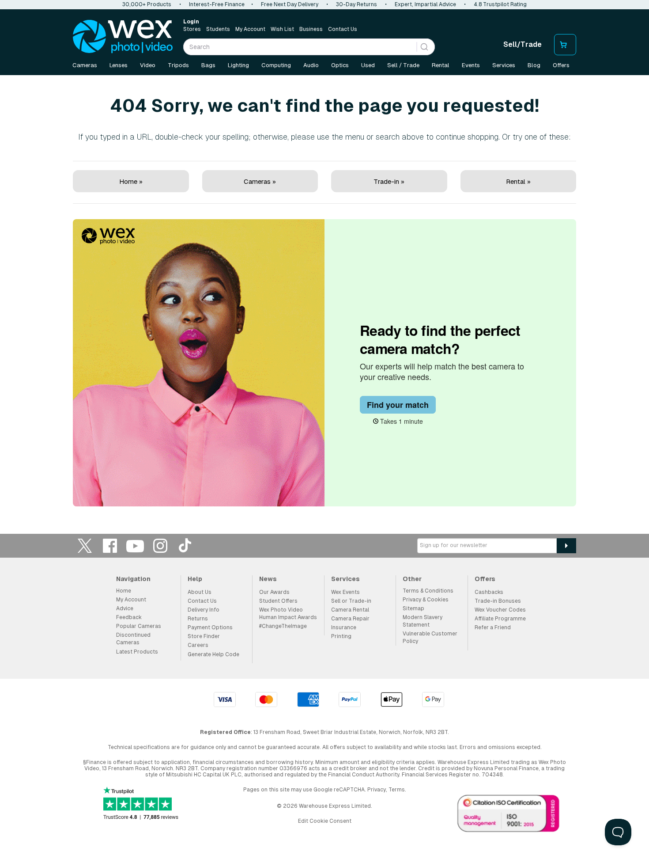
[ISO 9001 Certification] (508, 815)
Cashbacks (489, 592)
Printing (341, 636)
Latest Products (137, 652)
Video (147, 65)
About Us (199, 592)
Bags (208, 65)
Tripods (178, 65)
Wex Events (345, 592)
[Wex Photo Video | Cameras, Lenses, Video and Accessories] (123, 36)
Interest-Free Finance (217, 4)
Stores (192, 29)
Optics (340, 65)
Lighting (238, 65)
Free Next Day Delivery (289, 4)
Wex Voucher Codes (500, 610)
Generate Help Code (213, 654)
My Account (250, 29)
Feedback (129, 617)
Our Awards (274, 592)
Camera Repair (350, 619)
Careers (198, 645)
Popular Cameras (138, 626)
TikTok (185, 545)
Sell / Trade (403, 65)
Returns (198, 619)
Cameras (84, 65)
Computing (276, 65)
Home (123, 591)
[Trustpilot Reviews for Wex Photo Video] (140, 804)
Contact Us (342, 29)
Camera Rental (350, 610)
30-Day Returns (356, 4)
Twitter (85, 545)
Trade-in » (389, 181)
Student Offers (278, 601)
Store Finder (204, 636)
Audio (311, 65)
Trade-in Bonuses (498, 601)
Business (311, 29)
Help (195, 578)
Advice (124, 608)
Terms (397, 790)
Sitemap (413, 608)
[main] (324, 293)
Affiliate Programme (500, 619)
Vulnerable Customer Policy (430, 637)
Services (503, 65)
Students (218, 29)
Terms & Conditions (428, 591)
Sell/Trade (522, 44)
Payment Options (210, 627)
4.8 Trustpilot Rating (500, 4)
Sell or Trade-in (351, 601)
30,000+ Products (146, 4)
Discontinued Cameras (133, 639)
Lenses (118, 65)
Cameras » (260, 181)
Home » (131, 181)
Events (471, 65)
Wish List (282, 29)
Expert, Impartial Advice (425, 4)
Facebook (110, 545)
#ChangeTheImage (283, 626)
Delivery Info (203, 610)
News (268, 578)
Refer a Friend (493, 627)
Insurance (343, 627)
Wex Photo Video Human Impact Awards (288, 613)
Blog (534, 65)
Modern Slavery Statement (422, 621)
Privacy (376, 790)
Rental (440, 65)
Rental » (518, 181)
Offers (561, 65)
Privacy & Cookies (426, 600)
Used (368, 65)
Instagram (160, 545)
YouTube (135, 545)
